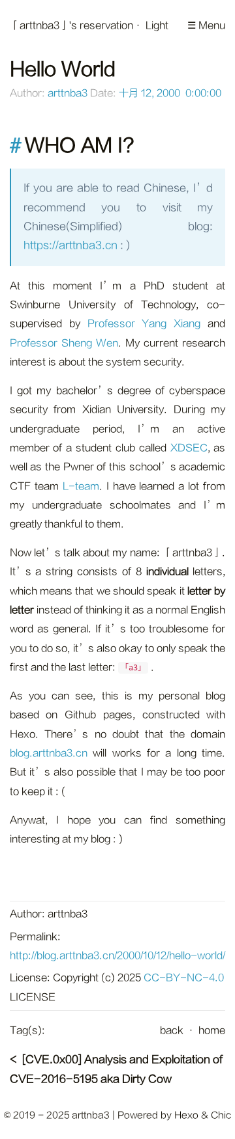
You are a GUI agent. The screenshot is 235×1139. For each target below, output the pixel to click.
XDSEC (189, 448)
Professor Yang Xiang (144, 323)
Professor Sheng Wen (64, 343)
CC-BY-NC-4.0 (184, 977)
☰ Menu (206, 25)
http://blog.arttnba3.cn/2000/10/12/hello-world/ (117, 955)
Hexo (186, 1115)
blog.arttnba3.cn (48, 753)
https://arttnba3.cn (71, 245)
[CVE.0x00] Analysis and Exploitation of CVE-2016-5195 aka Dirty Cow (116, 1069)
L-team (81, 486)
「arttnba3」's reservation (71, 25)
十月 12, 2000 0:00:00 (170, 93)
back (171, 1030)
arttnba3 (67, 93)
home (211, 1030)
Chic (221, 1115)
